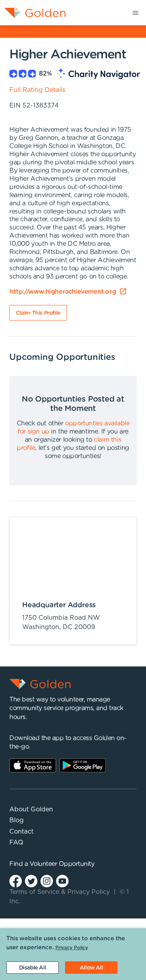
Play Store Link (82, 765)
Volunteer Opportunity (62, 864)
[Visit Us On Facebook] (15, 880)
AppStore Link (32, 765)
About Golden (31, 809)
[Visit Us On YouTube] (62, 880)
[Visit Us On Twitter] (31, 880)
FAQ (16, 842)
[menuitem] (33, 12)
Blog (16, 820)
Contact (21, 831)
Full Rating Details (37, 90)
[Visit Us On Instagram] (46, 880)
